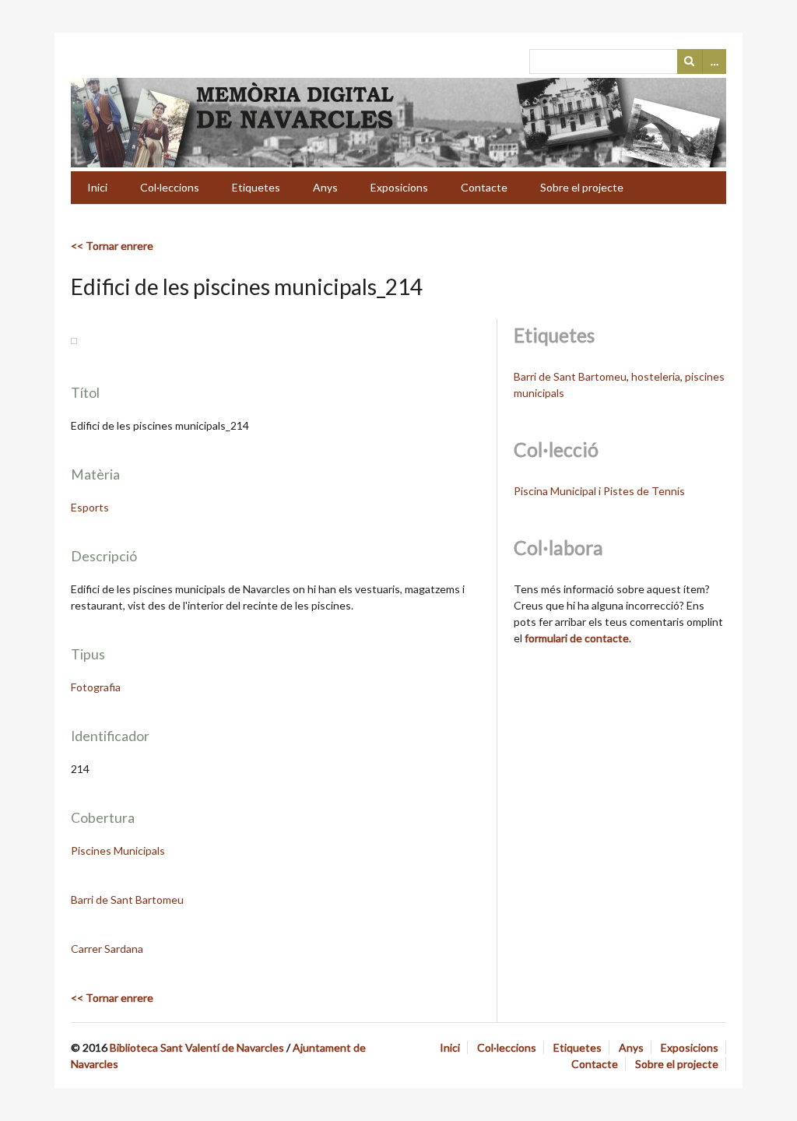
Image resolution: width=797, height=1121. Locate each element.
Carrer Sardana (107, 948)
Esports (90, 507)
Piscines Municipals (118, 850)
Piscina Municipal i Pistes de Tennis (599, 490)
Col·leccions (169, 187)
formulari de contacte (577, 638)
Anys (325, 187)
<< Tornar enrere (112, 245)
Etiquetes (256, 187)
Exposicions (399, 187)
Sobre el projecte (581, 187)
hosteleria (655, 376)
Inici (97, 187)
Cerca (689, 61)
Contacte (484, 187)
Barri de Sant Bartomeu (127, 899)
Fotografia (96, 687)
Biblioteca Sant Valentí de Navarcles (197, 1047)
